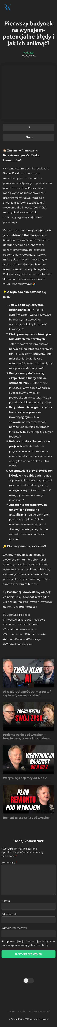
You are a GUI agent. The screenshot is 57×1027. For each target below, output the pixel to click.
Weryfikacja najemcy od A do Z (25, 778)
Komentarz (9, 862)
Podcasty (28, 52)
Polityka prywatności (39, 1011)
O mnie (11, 1011)
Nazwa (6, 900)
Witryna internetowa (14, 928)
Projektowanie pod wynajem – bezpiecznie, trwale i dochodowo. (27, 736)
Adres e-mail (9, 914)
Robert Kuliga (21, 7)
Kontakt (22, 1011)
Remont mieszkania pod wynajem (26, 817)
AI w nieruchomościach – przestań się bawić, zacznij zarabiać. (27, 693)
